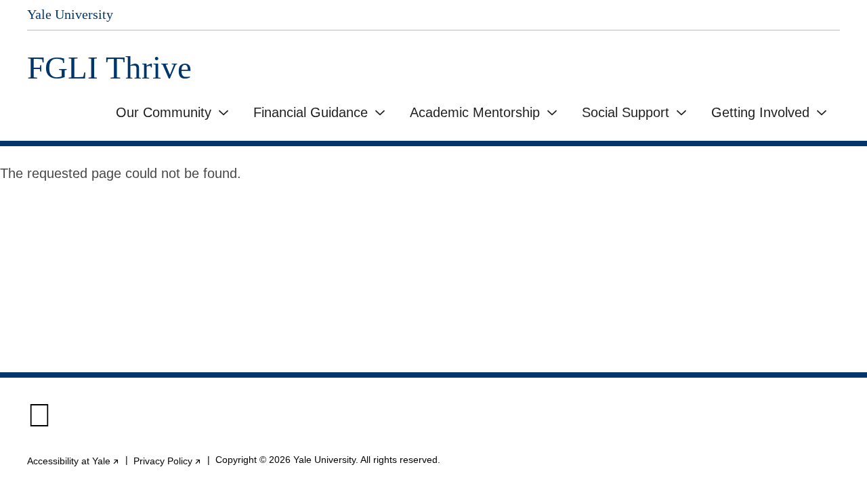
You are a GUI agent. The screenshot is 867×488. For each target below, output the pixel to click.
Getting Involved (760, 112)
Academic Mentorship (475, 112)
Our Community (163, 112)
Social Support (625, 112)
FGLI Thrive (109, 68)
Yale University (70, 14)
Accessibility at (73, 461)
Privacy (167, 461)
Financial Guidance (310, 112)
